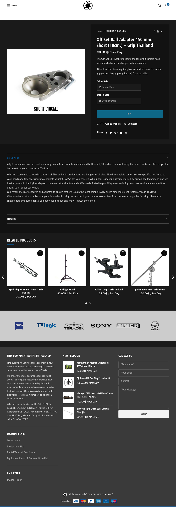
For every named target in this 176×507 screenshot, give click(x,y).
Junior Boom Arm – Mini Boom (150, 289)
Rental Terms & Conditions (21, 452)
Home (100, 31)
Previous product (154, 31)
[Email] (121, 132)
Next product (161, 31)
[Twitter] (111, 132)
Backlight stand (67, 289)
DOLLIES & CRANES (116, 31)
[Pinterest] (126, 132)
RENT (130, 114)
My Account (13, 441)
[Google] (116, 132)
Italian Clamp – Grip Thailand (109, 289)
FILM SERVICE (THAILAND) (100, 494)
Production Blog (15, 447)
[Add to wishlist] (40, 253)
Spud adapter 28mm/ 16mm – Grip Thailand (26, 291)
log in (19, 480)
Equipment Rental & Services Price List (27, 458)
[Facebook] (107, 132)
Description (13, 157)
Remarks (11, 219)
